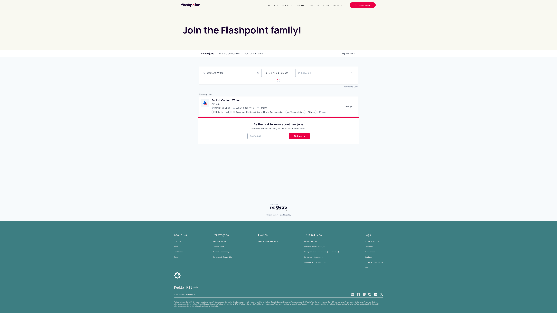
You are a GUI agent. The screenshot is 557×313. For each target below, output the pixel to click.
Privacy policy (272, 215)
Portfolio (273, 5)
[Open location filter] (352, 73)
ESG (366, 267)
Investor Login (363, 5)
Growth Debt (218, 246)
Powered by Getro (351, 87)
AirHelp (215, 103)
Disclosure (370, 252)
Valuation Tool (311, 241)
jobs (207, 53)
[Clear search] (258, 73)
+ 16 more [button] (321, 112)
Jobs (176, 257)
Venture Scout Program (314, 246)
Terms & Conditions (374, 262)
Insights (337, 5)
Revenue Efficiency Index (316, 262)
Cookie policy (285, 215)
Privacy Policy (372, 241)
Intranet (369, 246)
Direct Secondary (221, 252)
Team (311, 5)
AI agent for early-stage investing (321, 252)
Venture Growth (220, 241)
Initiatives (323, 5)
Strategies (287, 5)
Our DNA (300, 5)
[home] (190, 5)
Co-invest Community (222, 257)
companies (229, 53)
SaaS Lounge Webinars (268, 241)
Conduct (368, 257)
